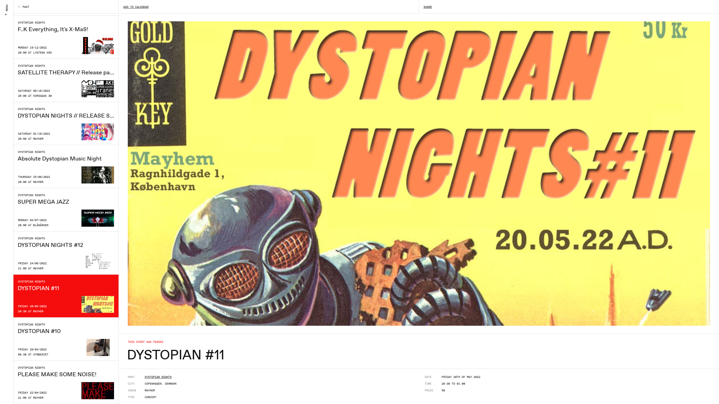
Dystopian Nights (158, 376)
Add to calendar (136, 6)
